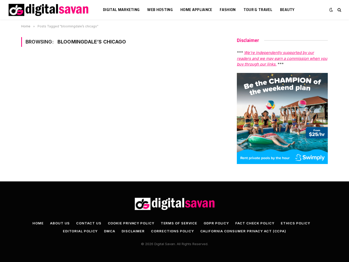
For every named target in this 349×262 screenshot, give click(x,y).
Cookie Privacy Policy (131, 223)
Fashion (228, 9)
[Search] (338, 10)
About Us (60, 223)
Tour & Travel (257, 9)
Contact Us (88, 223)
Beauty (287, 9)
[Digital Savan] (49, 9)
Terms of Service (179, 223)
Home (38, 223)
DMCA (109, 231)
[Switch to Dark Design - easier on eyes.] (331, 10)
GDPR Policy (216, 223)
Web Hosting (160, 9)
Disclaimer (133, 231)
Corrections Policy (172, 231)
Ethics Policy (295, 223)
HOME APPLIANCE (196, 9)
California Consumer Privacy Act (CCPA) (243, 231)
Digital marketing (121, 9)
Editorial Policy (80, 231)
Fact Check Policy (254, 223)
